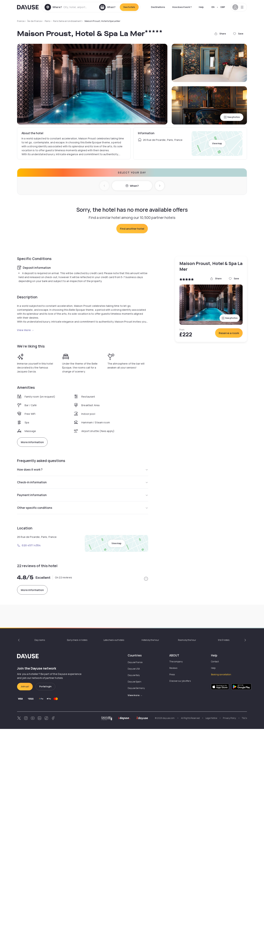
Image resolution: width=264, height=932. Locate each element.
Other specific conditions (34, 508)
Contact (215, 661)
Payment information (32, 495)
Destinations (158, 7)
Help (201, 7)
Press (172, 674)
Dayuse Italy (134, 675)
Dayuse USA (134, 668)
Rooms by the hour (187, 640)
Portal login (45, 686)
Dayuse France (135, 662)
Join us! (25, 686)
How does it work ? (182, 7)
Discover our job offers (180, 680)
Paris (47, 21)
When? (134, 186)
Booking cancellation (221, 674)
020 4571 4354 (31, 545)
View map (217, 143)
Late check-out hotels (113, 640)
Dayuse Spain (134, 681)
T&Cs (244, 718)
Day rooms (39, 640)
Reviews (173, 668)
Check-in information (32, 482)
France (20, 21)
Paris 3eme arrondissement (67, 21)
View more (24, 330)
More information (32, 442)
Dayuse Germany (136, 688)
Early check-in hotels (77, 640)
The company (176, 661)
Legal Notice (211, 718)
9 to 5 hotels (223, 640)
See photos (233, 117)
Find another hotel (132, 229)
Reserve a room (229, 333)
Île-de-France (34, 21)
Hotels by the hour (150, 640)
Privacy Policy (229, 718)
